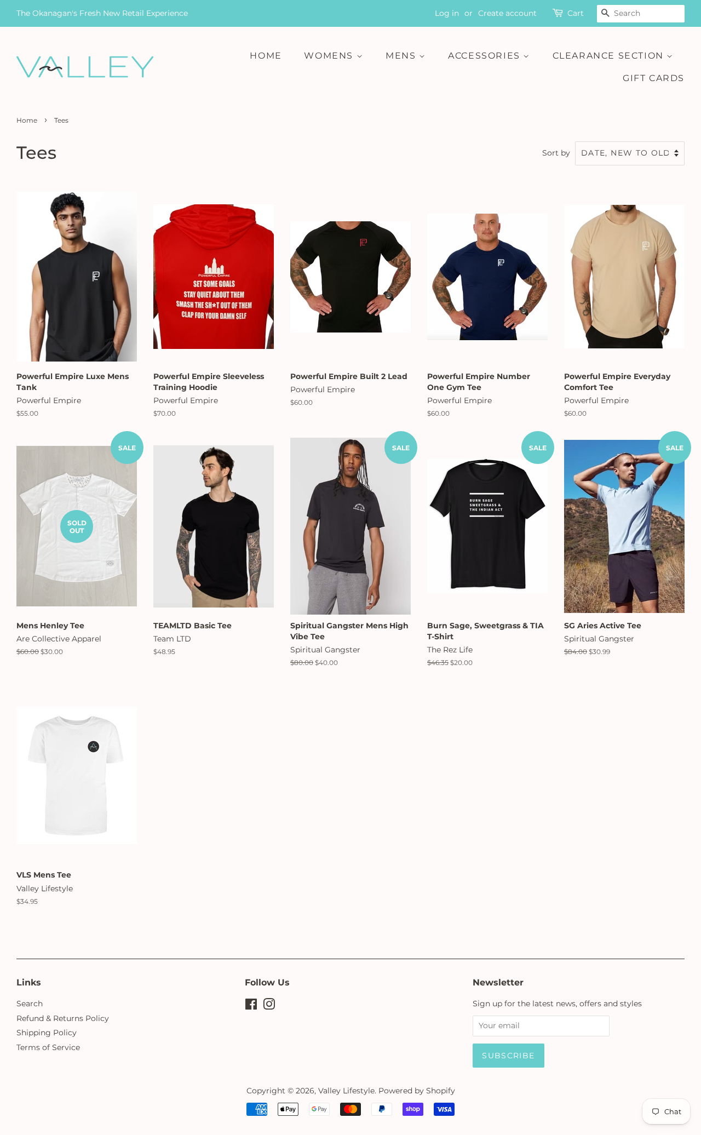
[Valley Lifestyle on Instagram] (269, 1006)
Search (29, 1003)
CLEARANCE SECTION (610, 55)
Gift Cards (654, 78)
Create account (507, 13)
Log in (447, 13)
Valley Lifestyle (346, 1090)
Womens (330, 55)
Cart (575, 13)
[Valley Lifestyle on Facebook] (251, 1006)
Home (265, 55)
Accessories (485, 55)
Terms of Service (48, 1047)
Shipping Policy (46, 1032)
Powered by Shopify (416, 1090)
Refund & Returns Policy (62, 1018)
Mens (402, 55)
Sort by (556, 153)
